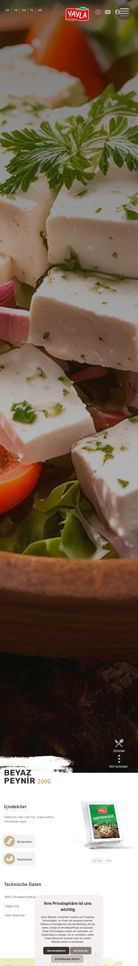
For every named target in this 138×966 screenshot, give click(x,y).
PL (32, 10)
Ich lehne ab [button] (81, 950)
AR (40, 10)
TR (16, 10)
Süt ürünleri (118, 766)
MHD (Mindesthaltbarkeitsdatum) (29, 897)
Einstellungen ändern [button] (67, 958)
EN (24, 10)
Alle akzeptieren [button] (56, 950)
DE (7, 10)
